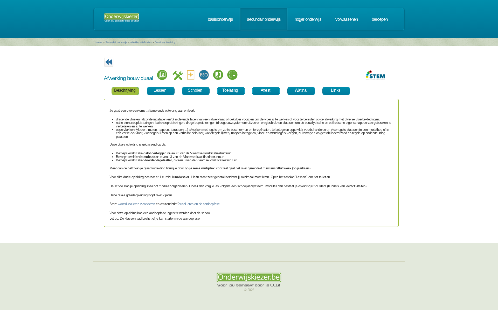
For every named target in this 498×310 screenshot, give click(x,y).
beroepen (380, 19)
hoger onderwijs (308, 19)
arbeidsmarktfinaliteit (141, 42)
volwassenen (346, 19)
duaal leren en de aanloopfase (199, 204)
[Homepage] (121, 19)
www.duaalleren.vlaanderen (136, 204)
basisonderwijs (220, 19)
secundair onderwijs (264, 19)
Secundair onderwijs (116, 42)
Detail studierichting (165, 42)
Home (98, 42)
